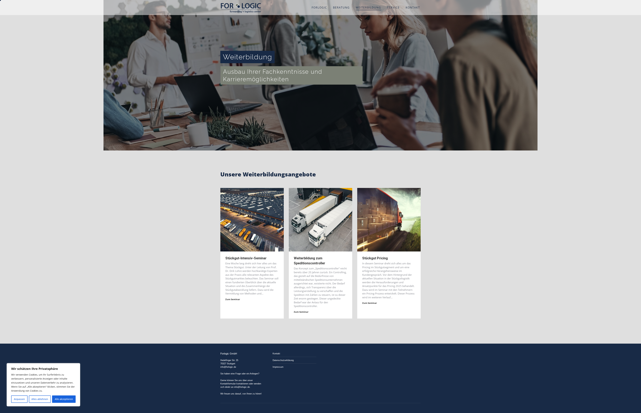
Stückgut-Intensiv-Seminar (246, 258)
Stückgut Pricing (375, 258)
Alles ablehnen (39, 399)
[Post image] (252, 219)
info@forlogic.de (228, 367)
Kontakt (276, 353)
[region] (43, 384)
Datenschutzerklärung (283, 360)
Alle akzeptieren (64, 399)
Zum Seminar (232, 299)
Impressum (278, 367)
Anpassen (19, 399)
